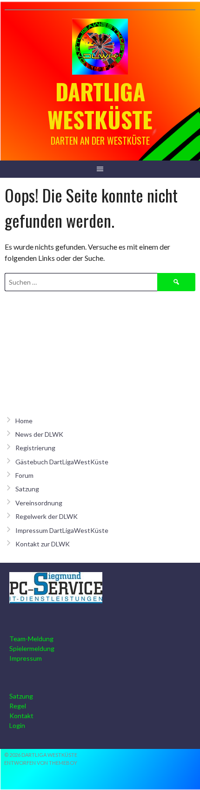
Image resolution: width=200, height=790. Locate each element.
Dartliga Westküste (100, 105)
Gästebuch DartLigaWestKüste (61, 462)
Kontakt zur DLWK (42, 544)
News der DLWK (39, 434)
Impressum (25, 658)
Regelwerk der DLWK (46, 516)
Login (17, 725)
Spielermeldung (31, 648)
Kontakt (21, 716)
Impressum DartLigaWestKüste (61, 530)
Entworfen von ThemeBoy (40, 763)
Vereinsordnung (38, 503)
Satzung (27, 489)
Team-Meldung (31, 639)
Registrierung (35, 448)
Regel (17, 706)
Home (24, 421)
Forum (24, 475)
